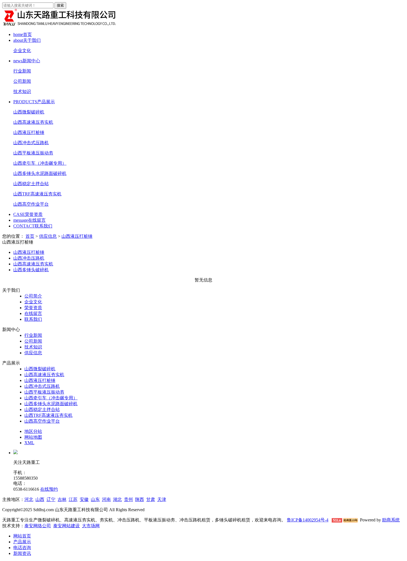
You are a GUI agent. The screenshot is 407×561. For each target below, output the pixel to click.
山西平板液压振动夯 (33, 153)
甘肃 (150, 499)
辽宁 (51, 499)
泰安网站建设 (66, 525)
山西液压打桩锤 (28, 132)
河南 (106, 499)
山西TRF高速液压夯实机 (37, 194)
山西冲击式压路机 (31, 142)
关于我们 (27, 40)
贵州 (128, 499)
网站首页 (22, 536)
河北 (28, 499)
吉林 (62, 499)
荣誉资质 (28, 214)
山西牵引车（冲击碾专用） (39, 163)
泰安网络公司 (37, 525)
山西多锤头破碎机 (31, 269)
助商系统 (391, 520)
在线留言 (29, 220)
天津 (161, 499)
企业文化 (22, 50)
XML (29, 442)
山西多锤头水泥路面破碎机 (39, 173)
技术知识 (22, 91)
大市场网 (91, 525)
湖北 (117, 499)
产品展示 (34, 101)
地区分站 (33, 431)
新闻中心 (26, 60)
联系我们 (32, 226)
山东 (95, 499)
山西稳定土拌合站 (31, 183)
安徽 (84, 499)
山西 (39, 499)
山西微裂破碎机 (28, 112)
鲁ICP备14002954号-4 (307, 520)
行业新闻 (22, 71)
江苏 (73, 499)
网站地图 (33, 437)
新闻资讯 (22, 553)
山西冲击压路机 (28, 258)
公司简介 (33, 296)
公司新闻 (22, 81)
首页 (22, 34)
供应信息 (48, 236)
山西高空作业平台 (31, 204)
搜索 (60, 5)
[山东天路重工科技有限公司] (60, 24)
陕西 (139, 499)
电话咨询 (22, 547)
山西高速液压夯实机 (33, 122)
